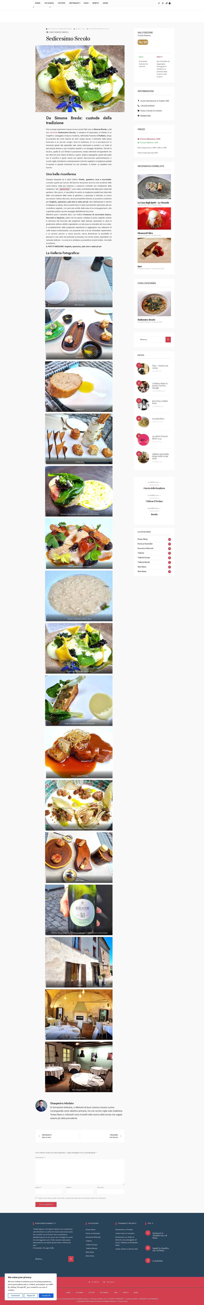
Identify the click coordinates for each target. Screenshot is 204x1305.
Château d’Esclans (154, 501)
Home (68, 1292)
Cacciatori (131, 1233)
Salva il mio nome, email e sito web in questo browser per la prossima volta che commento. (72, 1198)
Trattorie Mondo (144, 562)
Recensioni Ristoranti (145, 548)
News (136, 1292)
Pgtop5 (92, 1292)
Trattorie (141, 553)
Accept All (46, 1295)
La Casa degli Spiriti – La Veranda (153, 202)
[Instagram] (162, 3)
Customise (15, 1295)
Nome (38, 1187)
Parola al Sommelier (145, 544)
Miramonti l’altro (145, 233)
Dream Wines (143, 539)
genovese (64, 189)
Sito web (100, 1187)
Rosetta (154, 514)
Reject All (31, 1295)
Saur (140, 266)
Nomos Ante (133, 1249)
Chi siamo (79, 1292)
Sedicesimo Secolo (146, 319)
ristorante (53, 132)
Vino (116, 1292)
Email (69, 1187)
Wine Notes (142, 571)
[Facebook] (159, 3)
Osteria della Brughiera (154, 488)
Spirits (125, 1292)
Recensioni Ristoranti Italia (99, 29)
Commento (40, 1157)
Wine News (142, 567)
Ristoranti (104, 1292)
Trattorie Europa (144, 558)
